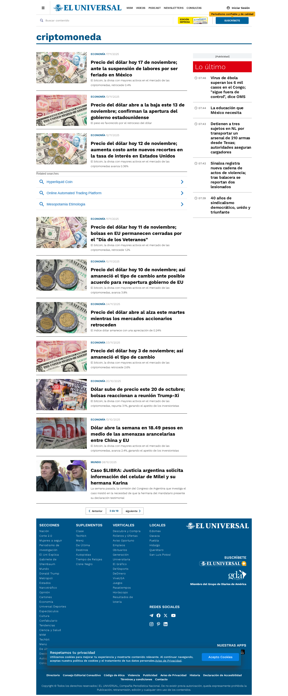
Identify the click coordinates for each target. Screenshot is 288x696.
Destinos (82, 549)
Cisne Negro (84, 564)
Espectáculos (48, 611)
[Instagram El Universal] (151, 624)
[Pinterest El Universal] (158, 624)
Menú (43, 644)
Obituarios (120, 549)
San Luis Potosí (160, 554)
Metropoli (46, 578)
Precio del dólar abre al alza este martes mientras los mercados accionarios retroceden (138, 319)
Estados (45, 582)
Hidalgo (154, 545)
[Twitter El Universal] (166, 616)
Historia (195, 675)
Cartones (45, 597)
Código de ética (114, 675)
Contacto (161, 679)
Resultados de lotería (123, 599)
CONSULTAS (194, 7)
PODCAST (155, 7)
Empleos (119, 545)
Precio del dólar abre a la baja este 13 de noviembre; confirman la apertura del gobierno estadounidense (138, 111)
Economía (98, 54)
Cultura (44, 615)
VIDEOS (140, 7)
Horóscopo (120, 592)
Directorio (53, 675)
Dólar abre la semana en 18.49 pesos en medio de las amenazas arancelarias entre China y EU (137, 434)
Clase (80, 531)
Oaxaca (154, 535)
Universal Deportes (52, 606)
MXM (130, 7)
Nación (44, 531)
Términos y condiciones (136, 679)
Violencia (134, 675)
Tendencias (47, 625)
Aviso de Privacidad (173, 675)
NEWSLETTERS (173, 7)
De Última (83, 545)
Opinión (44, 592)
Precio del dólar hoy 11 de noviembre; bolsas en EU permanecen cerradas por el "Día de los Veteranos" (136, 233)
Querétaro (156, 549)
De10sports (121, 568)
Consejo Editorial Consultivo (82, 675)
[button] (232, 20)
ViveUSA (119, 578)
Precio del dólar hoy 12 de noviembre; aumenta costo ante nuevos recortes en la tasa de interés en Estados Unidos (137, 150)
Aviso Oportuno (123, 540)
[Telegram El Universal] (151, 616)
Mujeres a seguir (50, 540)
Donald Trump (49, 573)
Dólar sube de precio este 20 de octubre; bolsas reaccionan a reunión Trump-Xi (138, 392)
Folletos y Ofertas (125, 535)
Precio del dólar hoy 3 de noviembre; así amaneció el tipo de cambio (137, 354)
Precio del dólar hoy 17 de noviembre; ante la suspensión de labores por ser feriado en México (134, 69)
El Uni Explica (49, 554)
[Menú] (43, 8)
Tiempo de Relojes (89, 559)
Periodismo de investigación (49, 547)
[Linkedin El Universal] (166, 624)
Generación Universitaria (121, 557)
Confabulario (48, 620)
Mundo (96, 462)
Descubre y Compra (127, 531)
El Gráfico (120, 564)
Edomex (155, 531)
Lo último (210, 67)
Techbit (44, 639)
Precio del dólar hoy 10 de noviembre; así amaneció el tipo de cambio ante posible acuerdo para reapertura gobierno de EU (138, 276)
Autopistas (83, 554)
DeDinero (119, 573)
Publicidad (150, 675)
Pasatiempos (122, 587)
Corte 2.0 (45, 535)
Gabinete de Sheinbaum (48, 562)
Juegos (117, 582)
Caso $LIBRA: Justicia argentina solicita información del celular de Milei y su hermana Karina (137, 477)
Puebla (154, 540)
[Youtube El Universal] (173, 616)
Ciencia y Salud (50, 630)
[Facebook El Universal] (158, 616)
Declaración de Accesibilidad (222, 675)
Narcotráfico (48, 587)
